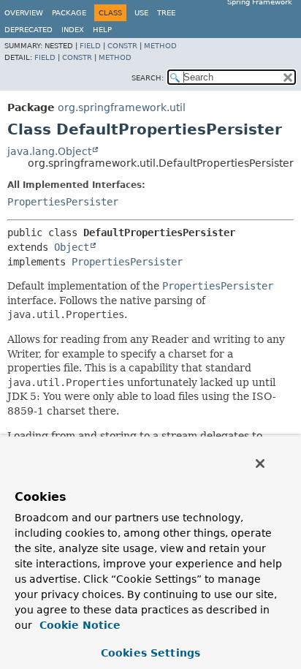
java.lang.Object (49, 151)
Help (102, 30)
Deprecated (28, 30)
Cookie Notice (78, 625)
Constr (122, 46)
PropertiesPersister (62, 202)
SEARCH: (148, 78)
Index (72, 30)
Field (90, 46)
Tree (166, 13)
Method (160, 46)
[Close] (260, 463)
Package (69, 13)
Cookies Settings (150, 653)
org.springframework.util (122, 107)
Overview (23, 13)
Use (141, 13)
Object (71, 247)
